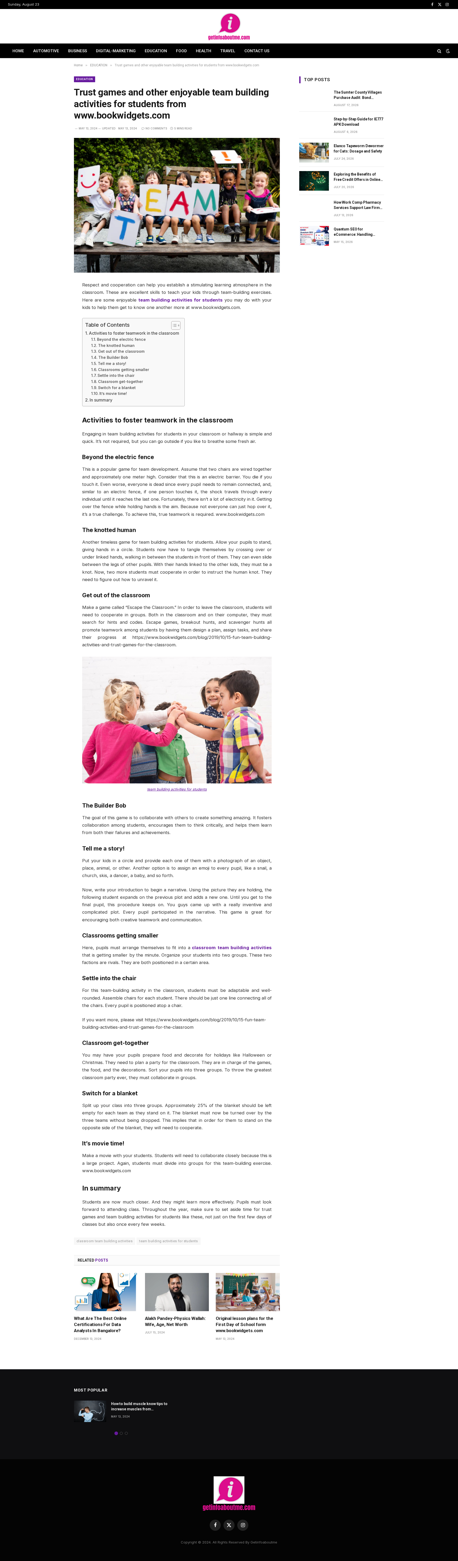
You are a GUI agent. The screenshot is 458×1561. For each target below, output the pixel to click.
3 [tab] (126, 1433)
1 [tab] (116, 1433)
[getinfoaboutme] (229, 26)
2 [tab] (121, 1433)
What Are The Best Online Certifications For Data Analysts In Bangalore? (100, 1324)
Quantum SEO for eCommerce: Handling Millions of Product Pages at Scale (358, 232)
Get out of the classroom (121, 351)
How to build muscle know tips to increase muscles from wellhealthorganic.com (139, 1407)
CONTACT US (256, 51)
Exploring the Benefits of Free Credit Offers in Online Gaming (357, 177)
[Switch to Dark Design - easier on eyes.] (447, 51)
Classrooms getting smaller (123, 369)
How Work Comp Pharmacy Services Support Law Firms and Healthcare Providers (358, 205)
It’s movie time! (113, 393)
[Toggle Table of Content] (173, 325)
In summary (101, 400)
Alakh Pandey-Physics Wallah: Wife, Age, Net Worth (175, 1321)
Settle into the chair (116, 375)
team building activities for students (177, 789)
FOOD (181, 51)
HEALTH (203, 51)
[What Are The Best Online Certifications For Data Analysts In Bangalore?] (106, 1292)
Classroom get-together (120, 381)
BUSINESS (77, 51)
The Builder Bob (113, 357)
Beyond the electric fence (121, 339)
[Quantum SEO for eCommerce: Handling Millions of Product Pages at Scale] (314, 236)
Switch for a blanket (117, 387)
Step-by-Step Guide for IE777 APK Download (358, 122)
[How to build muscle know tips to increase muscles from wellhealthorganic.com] (90, 1411)
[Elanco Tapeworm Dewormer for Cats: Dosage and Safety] (314, 153)
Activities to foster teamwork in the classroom (134, 333)
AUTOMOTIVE (46, 51)
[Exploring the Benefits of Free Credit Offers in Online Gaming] (314, 181)
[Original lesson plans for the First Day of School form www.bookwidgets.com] (248, 1292)
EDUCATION (156, 51)
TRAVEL (227, 51)
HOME (18, 51)
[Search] (439, 51)
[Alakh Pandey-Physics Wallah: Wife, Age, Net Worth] (177, 1292)
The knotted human (116, 345)
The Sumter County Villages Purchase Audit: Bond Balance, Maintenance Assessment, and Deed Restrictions (358, 95)
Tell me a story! (112, 363)
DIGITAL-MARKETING (116, 51)
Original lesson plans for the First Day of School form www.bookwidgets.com (244, 1324)
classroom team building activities (105, 1241)
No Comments (156, 128)
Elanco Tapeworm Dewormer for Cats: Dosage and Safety (359, 148)
